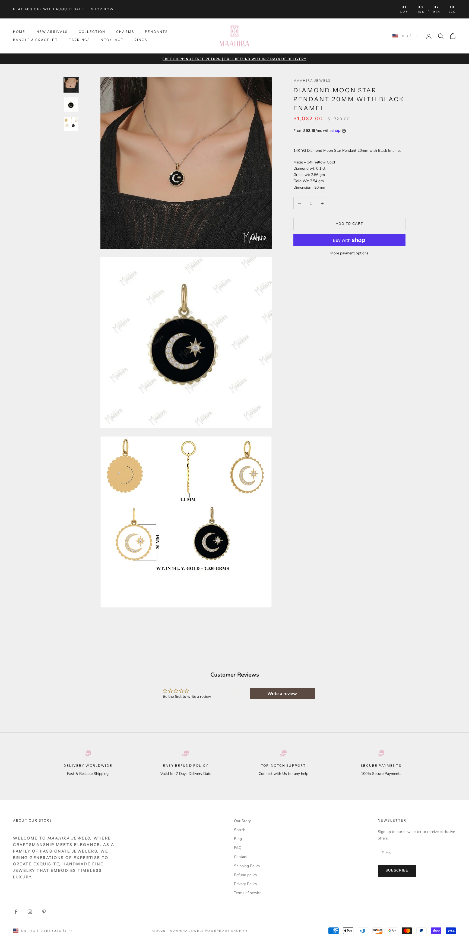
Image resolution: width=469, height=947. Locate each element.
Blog (238, 838)
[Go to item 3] (71, 124)
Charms (125, 32)
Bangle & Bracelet (35, 40)
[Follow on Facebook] (15, 911)
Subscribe (397, 870)
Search (239, 829)
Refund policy (245, 874)
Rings (140, 40)
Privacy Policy (245, 883)
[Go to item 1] (71, 85)
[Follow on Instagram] (30, 911)
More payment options (349, 253)
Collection (92, 32)
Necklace (112, 40)
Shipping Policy (247, 866)
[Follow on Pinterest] (44, 911)
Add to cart (349, 224)
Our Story (242, 820)
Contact (240, 856)
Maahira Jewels (312, 80)
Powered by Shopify (226, 931)
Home (19, 32)
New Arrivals (52, 32)
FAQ (238, 847)
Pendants (156, 32)
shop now (102, 9)
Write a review (282, 694)
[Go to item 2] (71, 104)
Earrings (79, 40)
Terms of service (247, 892)
